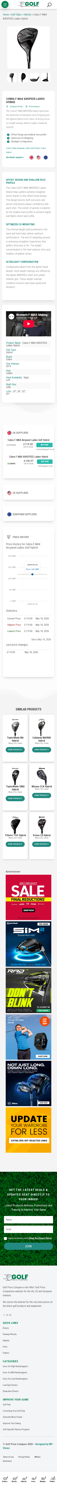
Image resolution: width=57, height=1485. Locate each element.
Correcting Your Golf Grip (14, 1411)
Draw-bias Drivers (11, 1391)
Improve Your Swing (12, 1423)
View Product (15, 750)
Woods (14, 1481)
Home (6, 14)
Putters (52, 1481)
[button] (5, 4)
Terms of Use (8, 1457)
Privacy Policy (24, 1457)
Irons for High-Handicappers (15, 1366)
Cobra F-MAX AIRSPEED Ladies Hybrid (28, 456)
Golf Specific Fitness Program (16, 1429)
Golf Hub (7, 1404)
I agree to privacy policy (30, 1238)
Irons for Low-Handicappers (15, 1378)
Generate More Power (12, 1417)
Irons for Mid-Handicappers (15, 1372)
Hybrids (24, 1481)
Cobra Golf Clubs (32, 148)
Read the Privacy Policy (40, 1238)
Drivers (4, 1481)
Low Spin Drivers (10, 1385)
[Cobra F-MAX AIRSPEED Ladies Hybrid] (28, 47)
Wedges (43, 1481)
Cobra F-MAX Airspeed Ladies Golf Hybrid (28, 440)
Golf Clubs (16, 14)
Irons (33, 1481)
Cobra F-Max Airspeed (15, 148)
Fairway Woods (10, 1334)
